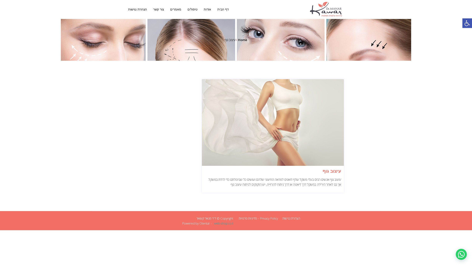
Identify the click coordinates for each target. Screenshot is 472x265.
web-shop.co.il (223, 223)
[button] (467, 23)
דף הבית (223, 9)
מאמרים (175, 9)
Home (242, 40)
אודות (207, 9)
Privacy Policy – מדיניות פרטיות (258, 218)
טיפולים (192, 9)
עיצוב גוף (332, 171)
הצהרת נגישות (137, 9)
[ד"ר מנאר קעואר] (319, 9)
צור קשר (158, 9)
